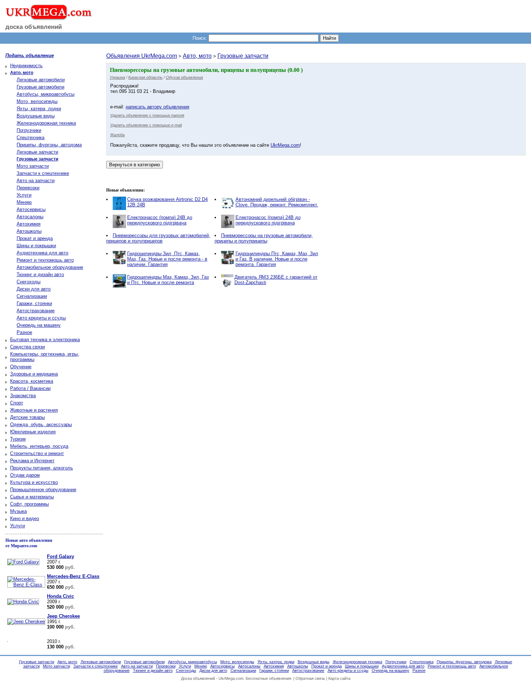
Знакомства (23, 395)
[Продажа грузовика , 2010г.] (6, 642)
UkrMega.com (285, 145)
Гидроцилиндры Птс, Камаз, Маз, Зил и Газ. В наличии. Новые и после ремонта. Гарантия (277, 259)
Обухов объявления (184, 77)
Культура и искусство (34, 482)
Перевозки (28, 187)
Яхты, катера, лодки (39, 108)
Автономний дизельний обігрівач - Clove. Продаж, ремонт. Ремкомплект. (277, 202)
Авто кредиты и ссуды (41, 318)
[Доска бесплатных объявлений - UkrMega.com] (46, 17)
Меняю (24, 202)
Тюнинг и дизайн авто (40, 274)
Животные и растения (34, 410)
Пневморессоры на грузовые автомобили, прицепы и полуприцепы (264, 238)
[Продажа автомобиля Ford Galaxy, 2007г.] (22, 562)
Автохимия (28, 224)
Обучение (20, 366)
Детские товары (27, 417)
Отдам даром (25, 475)
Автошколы (29, 231)
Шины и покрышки (36, 245)
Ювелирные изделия (33, 431)
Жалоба (117, 135)
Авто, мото (197, 56)
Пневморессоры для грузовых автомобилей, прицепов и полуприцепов (158, 238)
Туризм (18, 439)
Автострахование (36, 310)
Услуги (24, 195)
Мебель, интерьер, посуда (39, 446)
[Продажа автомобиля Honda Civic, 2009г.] (22, 601)
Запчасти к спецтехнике (43, 173)
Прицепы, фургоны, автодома (49, 144)
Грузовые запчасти (242, 56)
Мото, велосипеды (37, 101)
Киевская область (145, 77)
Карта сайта (339, 678)
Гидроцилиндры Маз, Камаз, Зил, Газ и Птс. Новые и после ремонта (168, 279)
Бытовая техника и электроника (45, 339)
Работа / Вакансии (30, 388)
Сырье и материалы (32, 497)
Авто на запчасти (36, 180)
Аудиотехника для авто (42, 253)
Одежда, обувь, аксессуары (41, 424)
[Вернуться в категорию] (134, 164)
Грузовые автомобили (40, 87)
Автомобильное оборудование (50, 267)
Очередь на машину (39, 325)
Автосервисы (31, 209)
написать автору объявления (157, 107)
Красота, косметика (31, 381)
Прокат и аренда (35, 238)
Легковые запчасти (37, 152)
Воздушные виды (36, 116)
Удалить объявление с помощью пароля (147, 115)
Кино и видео (24, 518)
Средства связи (27, 347)
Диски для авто (34, 289)
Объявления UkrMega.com (141, 56)
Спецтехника (30, 137)
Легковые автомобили (41, 79)
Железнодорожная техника (46, 123)
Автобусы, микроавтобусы (45, 94)
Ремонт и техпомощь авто (45, 260)
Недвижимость (26, 65)
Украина (117, 77)
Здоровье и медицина (34, 374)
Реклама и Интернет (32, 460)
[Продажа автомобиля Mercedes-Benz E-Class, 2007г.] (25, 584)
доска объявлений (33, 26)
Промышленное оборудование (43, 489)
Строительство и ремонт (37, 453)
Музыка (18, 511)
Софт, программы (29, 504)
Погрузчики (29, 130)
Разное (24, 332)
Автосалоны (30, 216)
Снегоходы (28, 281)
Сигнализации (32, 296)
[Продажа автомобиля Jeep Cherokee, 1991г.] (25, 621)
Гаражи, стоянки (34, 303)
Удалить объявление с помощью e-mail (146, 125)
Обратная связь (310, 678)
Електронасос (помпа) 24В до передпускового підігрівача (159, 220)
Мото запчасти (33, 166)
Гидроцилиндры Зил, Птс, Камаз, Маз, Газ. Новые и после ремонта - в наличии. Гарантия (167, 259)
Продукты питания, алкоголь (41, 468)
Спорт (16, 403)
